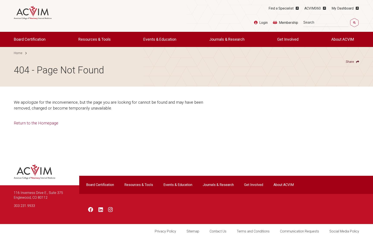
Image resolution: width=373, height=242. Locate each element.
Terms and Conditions (253, 231)
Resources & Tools (95, 39)
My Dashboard (343, 8)
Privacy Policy (165, 231)
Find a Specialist (281, 8)
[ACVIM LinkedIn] (101, 210)
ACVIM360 (312, 8)
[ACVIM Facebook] (90, 210)
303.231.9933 (24, 206)
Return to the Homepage (36, 123)
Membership (288, 23)
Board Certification (30, 39)
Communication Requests (299, 231)
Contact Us (218, 231)
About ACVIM (343, 39)
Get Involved (288, 39)
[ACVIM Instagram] (110, 210)
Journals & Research (227, 39)
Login (263, 23)
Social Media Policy (344, 231)
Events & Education (160, 39)
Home (18, 53)
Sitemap (192, 231)
